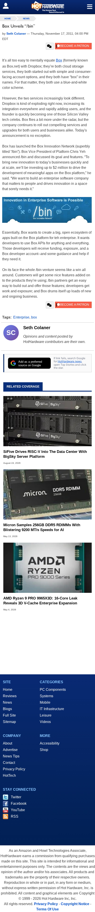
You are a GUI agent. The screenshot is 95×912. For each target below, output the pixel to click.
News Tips (11, 756)
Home (7, 689)
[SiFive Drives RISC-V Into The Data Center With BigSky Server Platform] (47, 421)
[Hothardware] (47, 7)
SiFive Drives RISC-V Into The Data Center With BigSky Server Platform (45, 454)
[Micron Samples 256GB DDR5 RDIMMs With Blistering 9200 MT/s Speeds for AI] (47, 494)
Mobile (45, 702)
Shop (44, 750)
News (26, 18)
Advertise (10, 750)
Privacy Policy (14, 769)
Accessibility (49, 743)
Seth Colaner (36, 327)
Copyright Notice (75, 904)
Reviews (10, 696)
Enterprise (21, 317)
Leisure (45, 715)
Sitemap (9, 722)
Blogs (7, 709)
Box (59, 60)
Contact (9, 763)
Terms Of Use (47, 909)
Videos (45, 722)
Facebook (19, 803)
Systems (46, 696)
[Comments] (50, 46)
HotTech (9, 775)
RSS (14, 816)
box (34, 317)
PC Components (53, 689)
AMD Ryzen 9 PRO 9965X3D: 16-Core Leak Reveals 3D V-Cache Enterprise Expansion (40, 600)
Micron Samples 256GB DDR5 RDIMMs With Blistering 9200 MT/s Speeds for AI (41, 527)
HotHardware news (70, 361)
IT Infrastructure (52, 709)
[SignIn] (8, 5)
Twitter (16, 797)
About (7, 743)
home (7, 18)
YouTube (18, 810)
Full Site (9, 715)
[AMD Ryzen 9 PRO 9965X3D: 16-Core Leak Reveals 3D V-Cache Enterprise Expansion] (47, 568)
